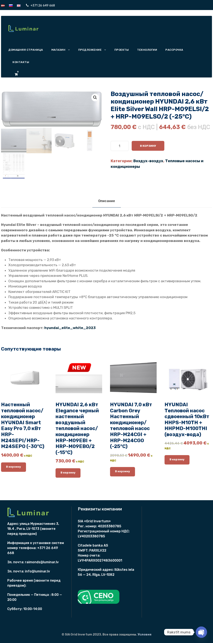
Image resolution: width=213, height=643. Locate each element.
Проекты (121, 49)
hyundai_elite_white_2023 (70, 328)
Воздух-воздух (148, 161)
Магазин (58, 49)
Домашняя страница (25, 49)
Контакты (20, 62)
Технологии (147, 49)
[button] (95, 97)
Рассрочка (174, 49)
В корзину (148, 145)
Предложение (90, 49)
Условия (144, 634)
